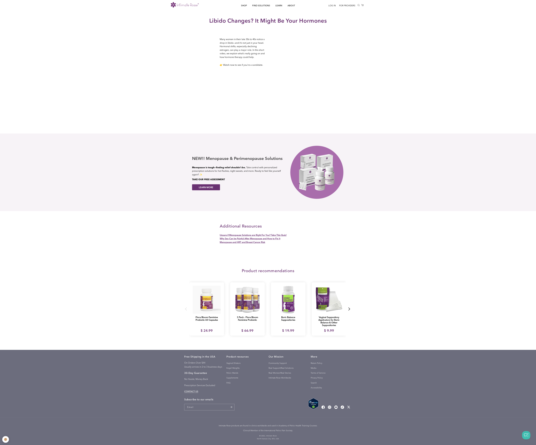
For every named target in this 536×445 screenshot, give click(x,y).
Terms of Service (318, 372)
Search (314, 382)
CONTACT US (191, 391)
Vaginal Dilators (233, 363)
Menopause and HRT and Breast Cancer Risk (242, 242)
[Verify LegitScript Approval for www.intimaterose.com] (313, 404)
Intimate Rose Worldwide (280, 377)
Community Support (278, 363)
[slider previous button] (186, 309)
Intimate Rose (271, 436)
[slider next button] (349, 309)
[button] (244, 5)
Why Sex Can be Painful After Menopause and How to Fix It (250, 238)
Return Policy (316, 363)
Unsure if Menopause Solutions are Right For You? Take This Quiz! (253, 235)
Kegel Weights (233, 367)
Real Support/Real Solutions (281, 367)
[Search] (359, 5)
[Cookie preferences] (5, 439)
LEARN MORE (206, 187)
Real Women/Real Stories (280, 372)
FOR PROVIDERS (347, 5)
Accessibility (316, 387)
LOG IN (332, 5)
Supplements (232, 377)
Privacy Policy (317, 377)
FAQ (228, 382)
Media (313, 367)
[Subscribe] (231, 407)
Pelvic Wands (232, 372)
